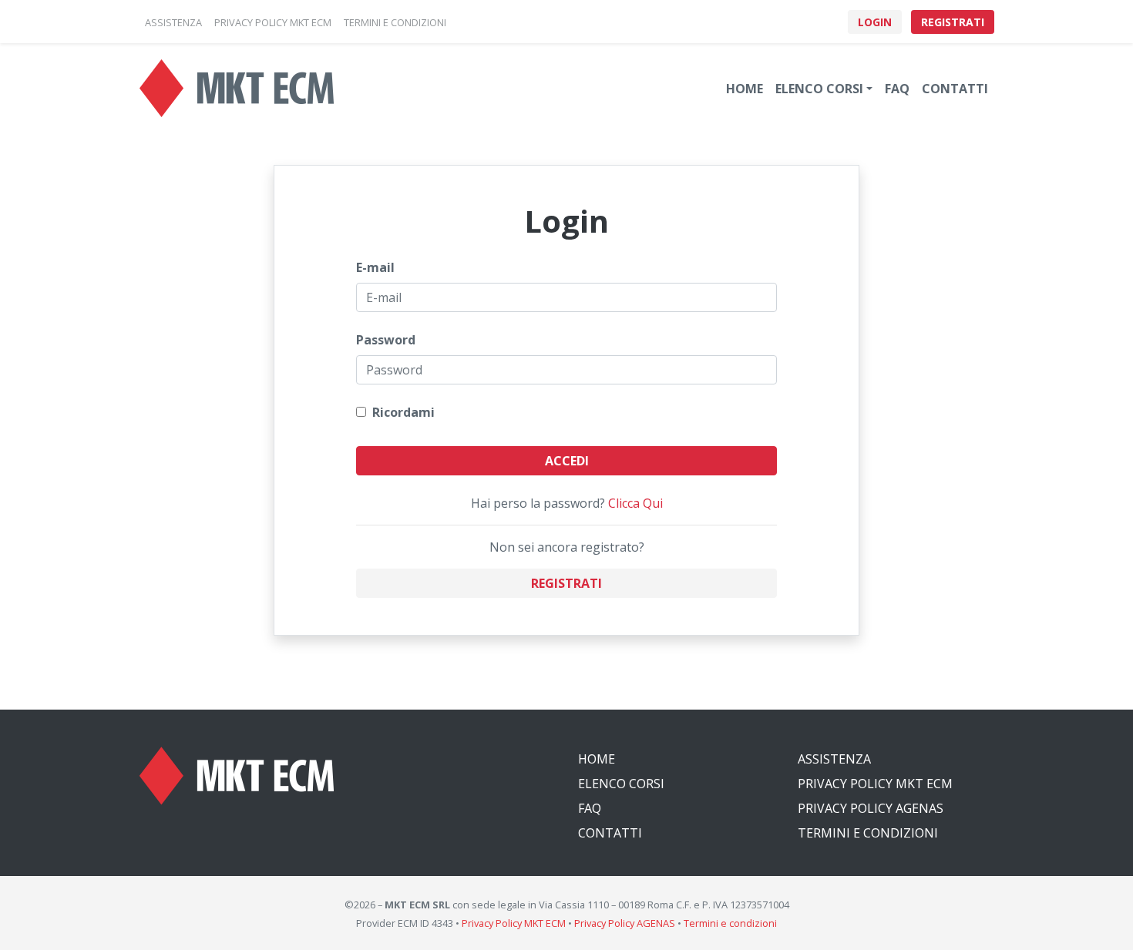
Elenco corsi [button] (819, 88)
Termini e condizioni (730, 923)
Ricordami (400, 412)
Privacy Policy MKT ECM (875, 783)
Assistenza (834, 758)
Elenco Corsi (621, 783)
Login (875, 22)
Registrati (952, 22)
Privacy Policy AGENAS (870, 808)
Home (744, 88)
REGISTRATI (566, 583)
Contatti (955, 88)
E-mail (375, 267)
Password (385, 339)
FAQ (897, 88)
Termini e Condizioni (868, 832)
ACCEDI (567, 460)
